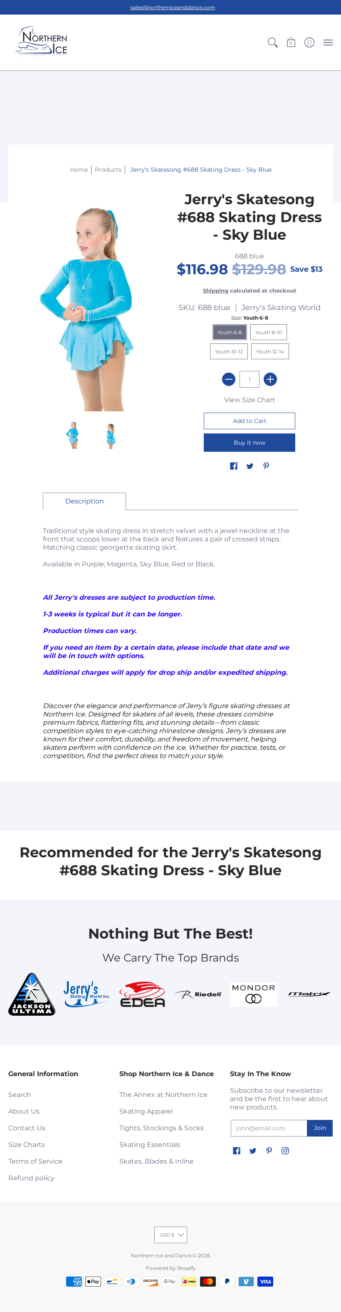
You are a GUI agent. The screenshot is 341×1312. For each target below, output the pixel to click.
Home (79, 169)
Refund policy (31, 1178)
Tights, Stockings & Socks (161, 1128)
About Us (24, 1111)
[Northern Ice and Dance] (41, 42)
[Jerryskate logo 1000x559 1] (87, 994)
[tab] (84, 501)
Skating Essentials (149, 1145)
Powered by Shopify (171, 1268)
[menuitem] (273, 42)
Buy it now (249, 442)
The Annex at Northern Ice (163, 1095)
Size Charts (26, 1145)
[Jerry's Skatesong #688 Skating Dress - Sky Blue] (72, 434)
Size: (249, 318)
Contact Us (26, 1128)
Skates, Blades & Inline (156, 1161)
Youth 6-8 (229, 332)
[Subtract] (228, 379)
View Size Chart (249, 400)
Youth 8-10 (268, 332)
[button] (273, 42)
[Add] (270, 379)
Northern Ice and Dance (161, 1255)
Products (108, 169)
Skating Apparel (146, 1111)
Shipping (215, 291)
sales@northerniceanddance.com (173, 7)
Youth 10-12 (229, 351)
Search (19, 1095)
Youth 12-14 (270, 351)
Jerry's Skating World (281, 307)
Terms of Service (35, 1161)
